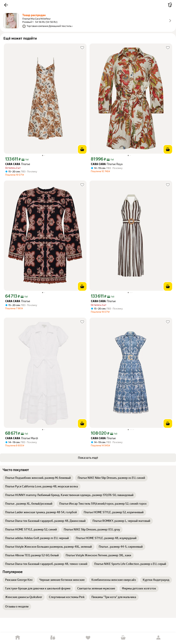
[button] (6, 5)
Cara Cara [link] (12, 164)
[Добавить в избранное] (82, 47)
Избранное (88, 637)
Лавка (52, 637)
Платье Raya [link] (107, 164)
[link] (38, 478)
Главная (17, 637)
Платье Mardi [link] (21, 438)
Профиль (158, 637)
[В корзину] (82, 149)
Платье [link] (17, 164)
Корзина (123, 637)
